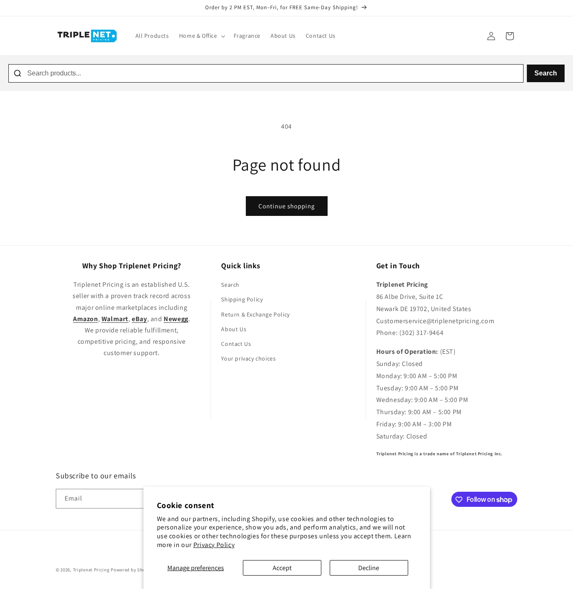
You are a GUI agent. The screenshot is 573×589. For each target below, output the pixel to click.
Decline (368, 567)
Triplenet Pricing (91, 570)
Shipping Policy (242, 300)
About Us (233, 329)
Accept (282, 567)
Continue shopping (286, 206)
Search (545, 73)
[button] (201, 35)
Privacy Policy (213, 544)
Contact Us (236, 344)
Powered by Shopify (132, 570)
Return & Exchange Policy (255, 314)
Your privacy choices (248, 359)
